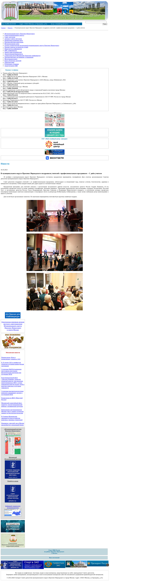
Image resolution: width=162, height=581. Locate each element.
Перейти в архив (12, 481)
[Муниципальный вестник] (13, 478)
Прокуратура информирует (13, 49)
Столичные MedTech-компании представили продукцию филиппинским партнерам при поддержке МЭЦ (11, 371)
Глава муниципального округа (14, 35)
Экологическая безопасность (13, 54)
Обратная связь (9, 62)
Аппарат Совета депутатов (13, 39)
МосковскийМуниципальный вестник (12, 458)
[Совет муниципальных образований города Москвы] (13, 505)
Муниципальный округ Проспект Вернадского (19, 33)
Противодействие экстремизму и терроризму (18, 57)
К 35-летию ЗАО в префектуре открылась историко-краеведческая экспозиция (12, 364)
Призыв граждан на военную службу (16, 47)
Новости (10, 28)
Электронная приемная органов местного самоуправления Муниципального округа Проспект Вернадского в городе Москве (12, 326)
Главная (3, 28)
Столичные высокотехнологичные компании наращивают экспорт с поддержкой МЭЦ (12, 392)
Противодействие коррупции (13, 42)
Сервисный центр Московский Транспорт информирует (22, 55)
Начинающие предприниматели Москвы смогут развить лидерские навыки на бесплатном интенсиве (12, 411)
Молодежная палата (10, 59)
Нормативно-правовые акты (13, 40)
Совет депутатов (9, 37)
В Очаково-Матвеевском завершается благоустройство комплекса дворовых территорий (11, 418)
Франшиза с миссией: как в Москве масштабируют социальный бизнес (12, 424)
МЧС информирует (10, 50)
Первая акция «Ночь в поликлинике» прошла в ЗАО (10, 358)
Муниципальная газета (11, 44)
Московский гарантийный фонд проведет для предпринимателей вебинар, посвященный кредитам (12, 404)
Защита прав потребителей (13, 52)
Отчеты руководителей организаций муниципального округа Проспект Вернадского (31, 45)
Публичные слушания (11, 64)
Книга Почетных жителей (12, 60)
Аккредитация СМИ (11, 66)
